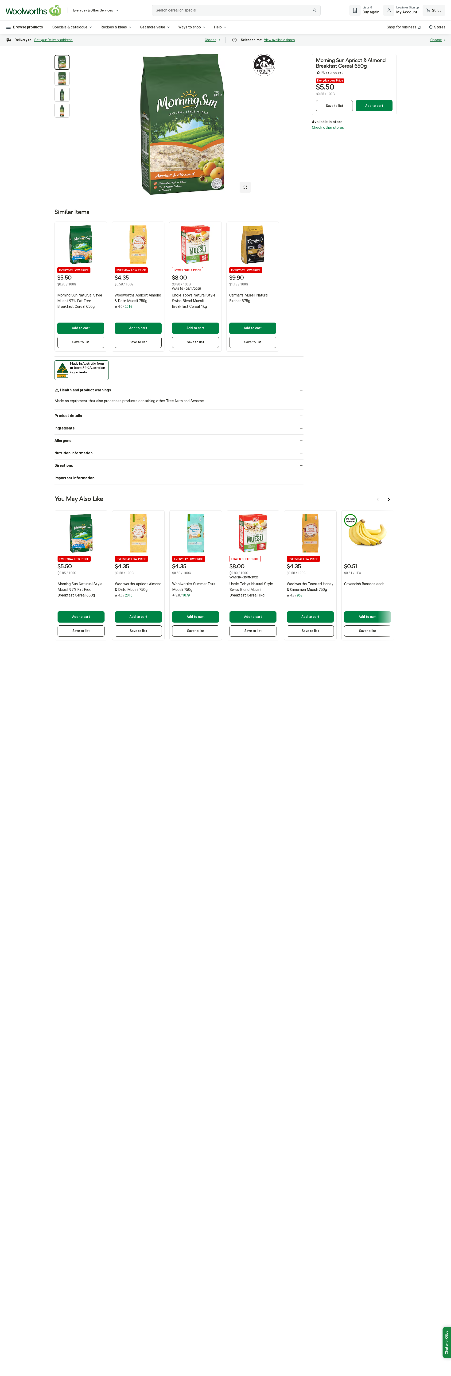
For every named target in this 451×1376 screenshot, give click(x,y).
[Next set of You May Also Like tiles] (389, 499)
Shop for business (401, 27)
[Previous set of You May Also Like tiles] (377, 499)
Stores (439, 27)
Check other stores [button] (328, 127)
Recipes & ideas (114, 27)
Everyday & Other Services (93, 10)
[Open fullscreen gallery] (245, 187)
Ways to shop (189, 27)
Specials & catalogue (69, 27)
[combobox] (236, 10)
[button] (62, 62)
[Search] (314, 10)
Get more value (152, 27)
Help (218, 27)
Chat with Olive (447, 1342)
